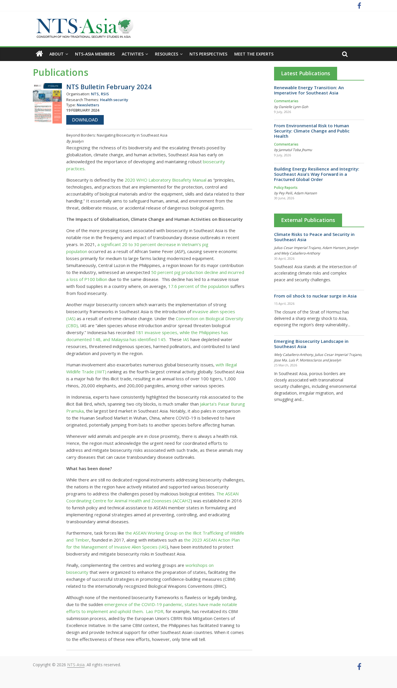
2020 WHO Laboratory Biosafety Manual (165, 180)
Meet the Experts (253, 54)
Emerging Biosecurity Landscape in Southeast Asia (311, 343)
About (56, 54)
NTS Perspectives (208, 54)
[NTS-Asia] (84, 20)
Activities (133, 54)
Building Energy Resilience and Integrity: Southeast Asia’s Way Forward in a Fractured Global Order (316, 174)
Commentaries (286, 100)
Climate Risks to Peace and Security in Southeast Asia (314, 236)
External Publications (308, 219)
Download (85, 119)
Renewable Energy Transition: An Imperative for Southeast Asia (309, 90)
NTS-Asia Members (95, 54)
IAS (185, 339)
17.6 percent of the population (198, 286)
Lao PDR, (155, 611)
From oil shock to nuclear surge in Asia (315, 296)
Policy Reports (286, 187)
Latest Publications (305, 73)
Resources (166, 54)
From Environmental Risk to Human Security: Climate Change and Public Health (312, 131)
